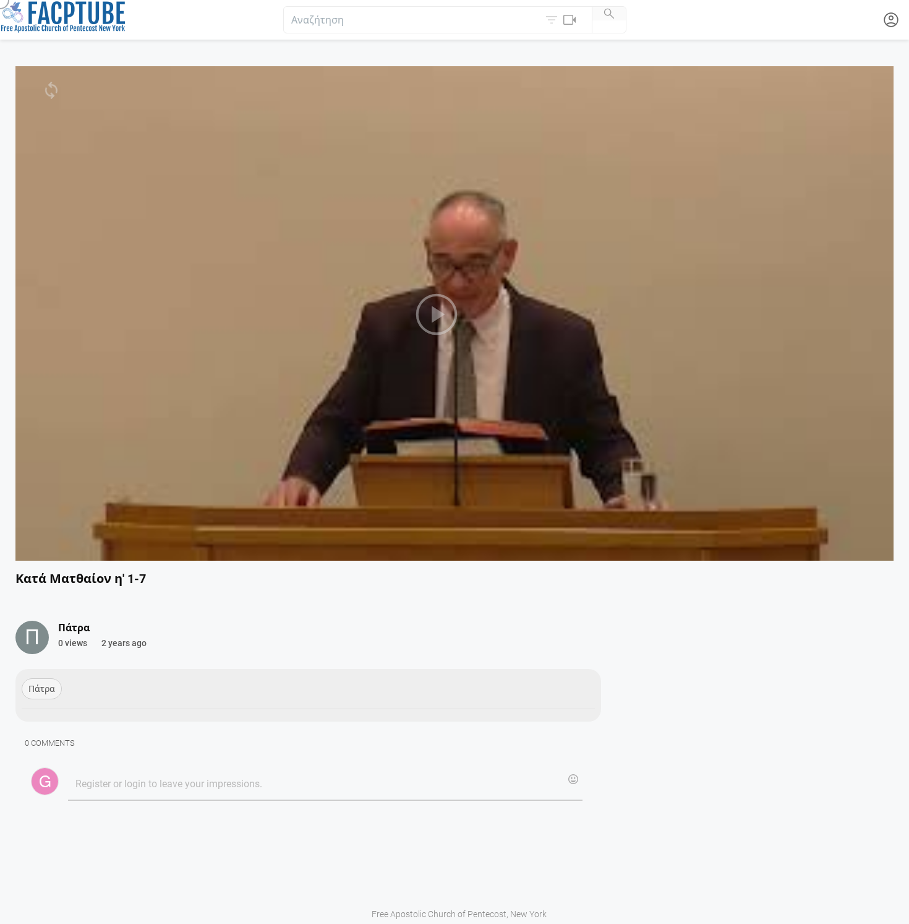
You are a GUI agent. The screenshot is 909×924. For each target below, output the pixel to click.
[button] (562, 19)
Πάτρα (41, 689)
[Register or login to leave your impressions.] (325, 785)
